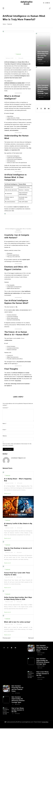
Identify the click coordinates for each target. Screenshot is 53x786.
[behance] (49, 3)
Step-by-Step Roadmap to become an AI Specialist (18, 549)
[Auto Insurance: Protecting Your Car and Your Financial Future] (31, 650)
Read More (18, 380)
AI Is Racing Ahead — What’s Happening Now (17, 480)
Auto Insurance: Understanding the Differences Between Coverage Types (43, 89)
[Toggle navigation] (3, 8)
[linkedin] (45, 108)
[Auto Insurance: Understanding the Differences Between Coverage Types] (31, 663)
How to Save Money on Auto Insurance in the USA (42, 673)
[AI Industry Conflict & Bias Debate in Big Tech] (18, 507)
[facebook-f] (43, 3)
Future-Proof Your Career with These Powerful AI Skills (17, 574)
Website (5, 435)
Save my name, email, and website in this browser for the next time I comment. (17, 444)
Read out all (7, 493)
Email (4, 429)
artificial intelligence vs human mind (14, 83)
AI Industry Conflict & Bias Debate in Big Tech (18, 524)
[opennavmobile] (49, 8)
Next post (31, 638)
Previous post (6, 638)
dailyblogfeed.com (26, 3)
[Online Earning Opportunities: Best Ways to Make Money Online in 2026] (3, 591)
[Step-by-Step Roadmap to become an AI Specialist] (3, 541)
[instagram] (45, 3)
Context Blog (45, 722)
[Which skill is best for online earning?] (3, 615)
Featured (18, 54)
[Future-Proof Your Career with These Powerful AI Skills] (3, 566)
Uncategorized (43, 45)
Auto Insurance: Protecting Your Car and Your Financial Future (43, 55)
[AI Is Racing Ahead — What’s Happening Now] (3, 472)
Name (4, 423)
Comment (5, 407)
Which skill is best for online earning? (17, 622)
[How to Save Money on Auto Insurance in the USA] (31, 676)
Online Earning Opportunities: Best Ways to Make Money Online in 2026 (18, 598)
